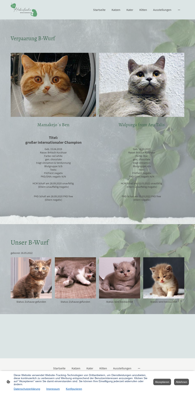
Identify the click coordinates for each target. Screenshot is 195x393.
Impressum (53, 388)
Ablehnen (181, 381)
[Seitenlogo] (24, 10)
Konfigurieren (74, 388)
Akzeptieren (162, 381)
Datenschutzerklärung (27, 388)
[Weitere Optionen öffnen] (179, 9)
